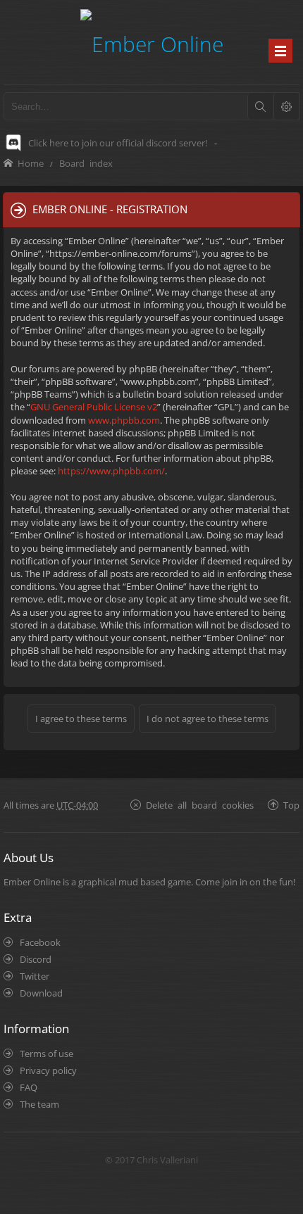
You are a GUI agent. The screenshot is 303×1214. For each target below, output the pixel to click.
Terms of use (46, 1053)
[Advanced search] (286, 106)
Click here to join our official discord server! (117, 143)
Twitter (34, 976)
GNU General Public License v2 (93, 406)
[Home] (151, 41)
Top (291, 804)
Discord (35, 959)
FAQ (28, 1087)
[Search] (260, 106)
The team (39, 1104)
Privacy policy (48, 1070)
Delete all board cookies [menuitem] (200, 804)
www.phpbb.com (124, 420)
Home (31, 162)
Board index (86, 162)
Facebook (40, 942)
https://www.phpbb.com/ (111, 470)
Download (41, 993)
